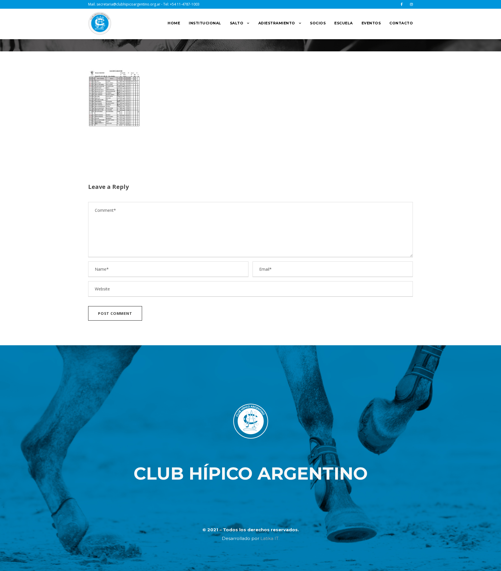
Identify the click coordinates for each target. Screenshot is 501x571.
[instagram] (411, 4)
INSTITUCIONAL (205, 23)
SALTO (237, 23)
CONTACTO (401, 23)
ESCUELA (343, 23)
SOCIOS (318, 23)
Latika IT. (269, 538)
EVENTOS (371, 23)
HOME (174, 23)
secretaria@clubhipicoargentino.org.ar (128, 4)
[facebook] (402, 4)
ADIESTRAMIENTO (276, 23)
